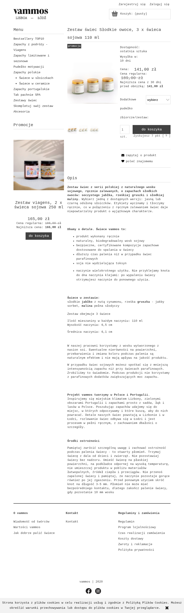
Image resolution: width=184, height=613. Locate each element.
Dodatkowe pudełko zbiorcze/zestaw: (134, 108)
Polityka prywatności (136, 550)
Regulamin (126, 521)
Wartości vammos (26, 527)
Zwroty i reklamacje (135, 544)
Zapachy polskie (26, 72)
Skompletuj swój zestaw (33, 106)
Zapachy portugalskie (31, 89)
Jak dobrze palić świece (34, 533)
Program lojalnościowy (137, 527)
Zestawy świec (25, 100)
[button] (138, 155)
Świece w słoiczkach (36, 78)
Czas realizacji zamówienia (141, 533)
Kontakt (72, 521)
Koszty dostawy (130, 538)
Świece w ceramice (34, 83)
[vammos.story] (88, 591)
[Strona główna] (30, 14)
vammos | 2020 (91, 581)
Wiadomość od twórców (31, 521)
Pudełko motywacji (28, 67)
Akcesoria (21, 111)
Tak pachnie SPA (26, 95)
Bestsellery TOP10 (28, 39)
